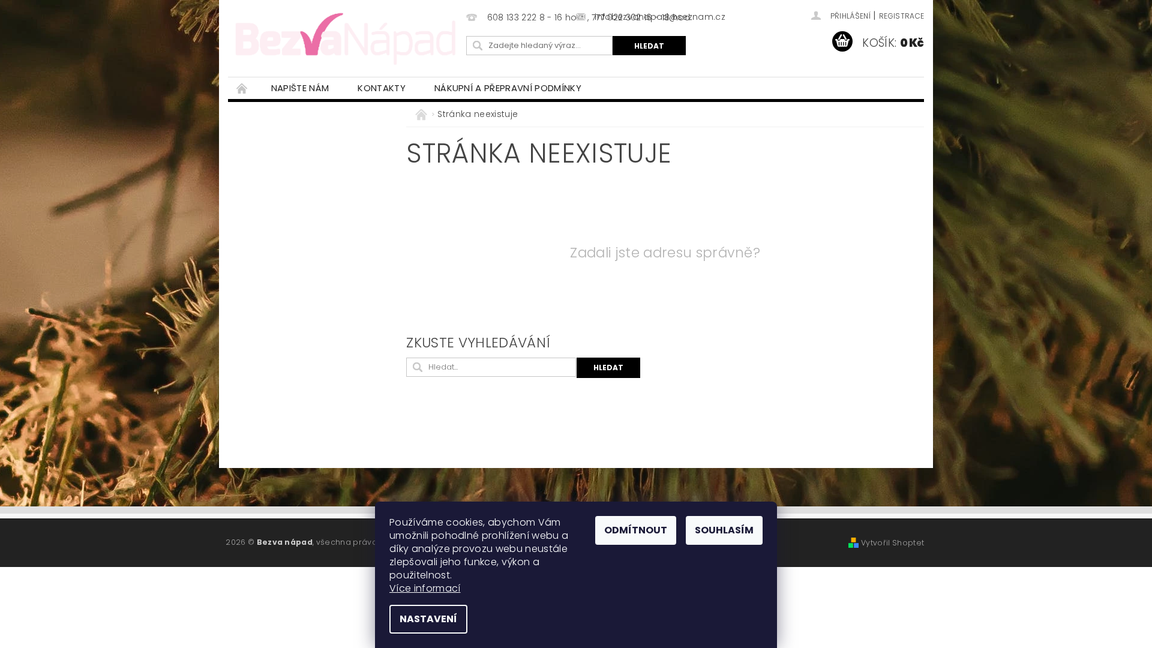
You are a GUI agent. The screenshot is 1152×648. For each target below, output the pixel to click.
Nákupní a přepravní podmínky (507, 88)
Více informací (424, 588)
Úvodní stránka (242, 87)
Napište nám (300, 88)
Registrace (901, 16)
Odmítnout (635, 530)
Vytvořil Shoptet (892, 543)
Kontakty (382, 88)
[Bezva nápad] (345, 37)
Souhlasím (724, 530)
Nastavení (428, 619)
